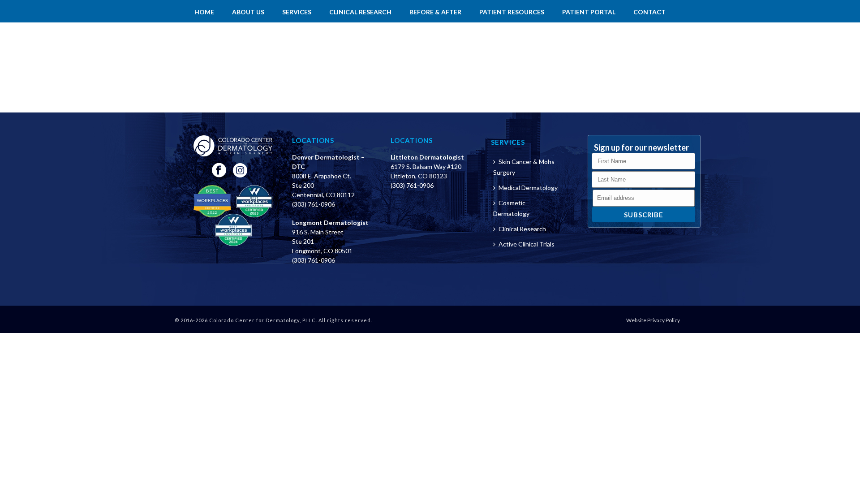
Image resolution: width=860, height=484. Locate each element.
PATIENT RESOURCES (511, 12)
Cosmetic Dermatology (511, 208)
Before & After (435, 12)
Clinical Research (360, 12)
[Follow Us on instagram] (240, 170)
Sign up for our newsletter (641, 147)
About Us (248, 12)
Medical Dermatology (528, 187)
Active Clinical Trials (527, 244)
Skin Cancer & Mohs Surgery (524, 167)
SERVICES (296, 12)
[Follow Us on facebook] (219, 170)
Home (204, 12)
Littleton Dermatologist (427, 157)
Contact (649, 12)
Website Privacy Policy (653, 320)
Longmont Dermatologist (330, 222)
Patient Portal (588, 12)
